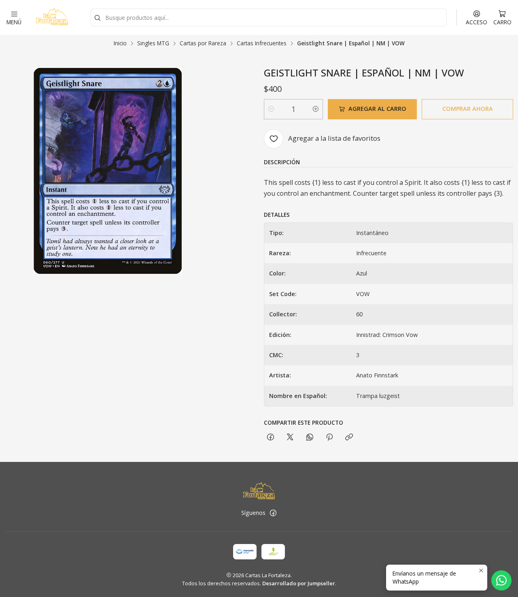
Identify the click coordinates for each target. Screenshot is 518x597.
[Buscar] (97, 18)
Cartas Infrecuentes (262, 43)
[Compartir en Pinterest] (329, 437)
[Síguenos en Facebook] (273, 513)
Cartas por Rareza (203, 43)
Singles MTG (153, 43)
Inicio (120, 43)
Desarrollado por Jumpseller (298, 583)
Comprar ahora (467, 108)
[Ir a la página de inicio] (52, 17)
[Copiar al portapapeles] (349, 437)
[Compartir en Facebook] (270, 437)
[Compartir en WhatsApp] (309, 437)
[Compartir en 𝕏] (290, 437)
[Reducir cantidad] (271, 109)
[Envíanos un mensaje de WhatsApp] (501, 580)
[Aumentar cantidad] (316, 109)
